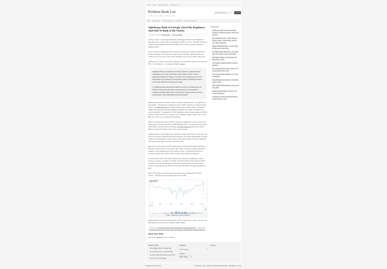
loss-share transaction (184, 127)
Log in (239, 266)
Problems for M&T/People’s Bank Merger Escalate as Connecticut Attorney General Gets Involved (225, 33)
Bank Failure (178, 21)
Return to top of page (153, 266)
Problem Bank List (163, 5)
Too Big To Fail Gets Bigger (158, 258)
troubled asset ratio (161, 107)
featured (184, 228)
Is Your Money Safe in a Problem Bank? (161, 251)
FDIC (148, 21)
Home (149, 5)
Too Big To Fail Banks (190, 21)
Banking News (156, 21)
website (182, 64)
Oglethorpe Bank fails (199, 230)
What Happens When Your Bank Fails (160, 248)
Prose (209, 266)
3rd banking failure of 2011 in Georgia (159, 230)
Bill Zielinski (166, 35)
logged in (159, 237)
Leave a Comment (177, 35)
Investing (212, 245)
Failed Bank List (174, 5)
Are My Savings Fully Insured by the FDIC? (162, 255)
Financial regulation (167, 21)
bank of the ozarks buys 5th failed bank (181, 230)
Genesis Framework (220, 266)
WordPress (232, 266)
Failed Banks (178, 228)
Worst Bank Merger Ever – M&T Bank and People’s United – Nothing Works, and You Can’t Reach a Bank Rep (224, 40)
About (154, 5)
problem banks (191, 228)
